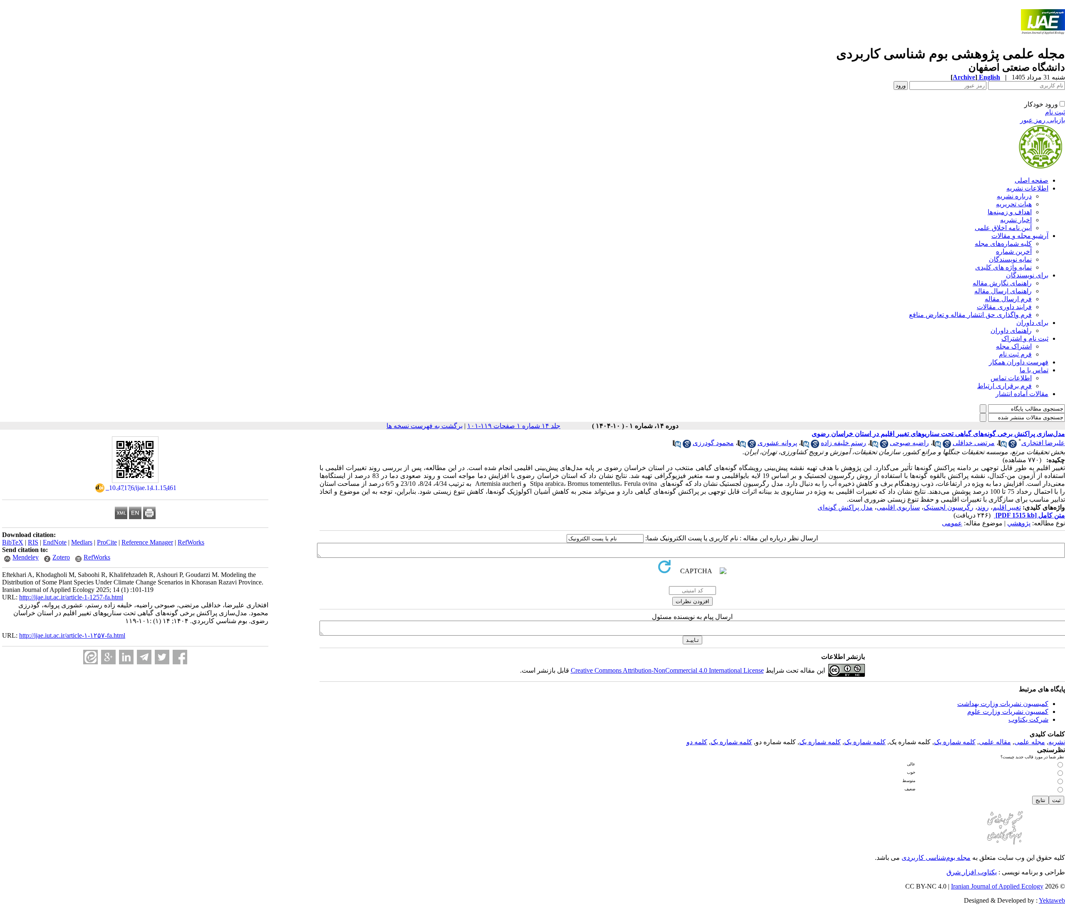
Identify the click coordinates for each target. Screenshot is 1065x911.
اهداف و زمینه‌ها (1010, 211)
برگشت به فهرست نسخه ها (424, 425)
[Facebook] (180, 657)
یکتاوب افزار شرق (971, 872)
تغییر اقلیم (1007, 507)
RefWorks (191, 542)
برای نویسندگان (1027, 275)
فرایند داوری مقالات (1004, 306)
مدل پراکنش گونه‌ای (845, 507)
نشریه (1056, 741)
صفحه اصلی (1031, 180)
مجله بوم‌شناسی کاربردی (936, 857)
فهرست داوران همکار (1018, 362)
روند (983, 507)
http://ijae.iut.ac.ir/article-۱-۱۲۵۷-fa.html (72, 635)
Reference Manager (147, 542)
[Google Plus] (108, 657)
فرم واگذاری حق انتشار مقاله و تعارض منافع (970, 314)
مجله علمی (1029, 741)
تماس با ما (1034, 370)
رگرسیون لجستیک (948, 507)
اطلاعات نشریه (1027, 188)
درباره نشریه (1014, 196)
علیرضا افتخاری (1043, 442)
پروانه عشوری (777, 442)
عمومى (952, 523)
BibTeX (12, 542)
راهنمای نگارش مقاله (1002, 283)
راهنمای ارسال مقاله (1003, 291)
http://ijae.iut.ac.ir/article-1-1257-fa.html (71, 597)
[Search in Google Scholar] (1012, 445)
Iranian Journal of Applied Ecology (997, 886)
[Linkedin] (126, 657)
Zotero (61, 557)
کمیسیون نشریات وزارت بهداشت (1002, 703)
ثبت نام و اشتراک (1024, 338)
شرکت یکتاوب (1028, 719)
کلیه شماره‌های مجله (1003, 243)
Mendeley (25, 557)
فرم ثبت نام (1015, 354)
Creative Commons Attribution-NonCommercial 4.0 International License (667, 670)
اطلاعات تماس (1011, 377)
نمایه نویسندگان (1010, 259)
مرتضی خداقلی (974, 442)
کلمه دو (696, 741)
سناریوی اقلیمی (898, 507)
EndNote (55, 542)
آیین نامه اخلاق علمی (1003, 227)
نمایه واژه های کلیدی (1003, 267)
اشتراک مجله (1014, 346)
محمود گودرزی (713, 442)
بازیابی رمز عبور (1042, 120)
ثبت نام (1055, 112)
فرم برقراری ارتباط (1004, 385)
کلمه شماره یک (955, 741)
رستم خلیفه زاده (843, 442)
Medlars (81, 542)
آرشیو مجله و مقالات (1019, 235)
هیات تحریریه (1014, 204)
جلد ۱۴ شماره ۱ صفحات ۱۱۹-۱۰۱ (513, 425)
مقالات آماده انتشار (1022, 393)
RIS (33, 542)
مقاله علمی (995, 741)
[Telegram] (144, 657)
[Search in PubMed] (1002, 445)
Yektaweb (1052, 900)
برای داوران (1032, 322)
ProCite (107, 542)
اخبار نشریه (1016, 219)
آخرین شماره (1014, 251)
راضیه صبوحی (909, 442)
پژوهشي (1018, 523)
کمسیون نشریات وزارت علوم (1007, 711)
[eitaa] (90, 657)
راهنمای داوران (1011, 330)
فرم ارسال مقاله (1008, 298)
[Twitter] (162, 657)
